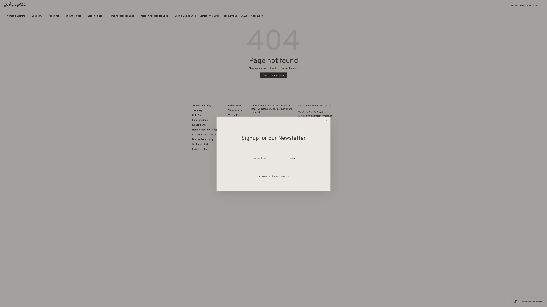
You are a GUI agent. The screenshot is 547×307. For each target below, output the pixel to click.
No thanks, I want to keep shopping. (273, 176)
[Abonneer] (291, 158)
